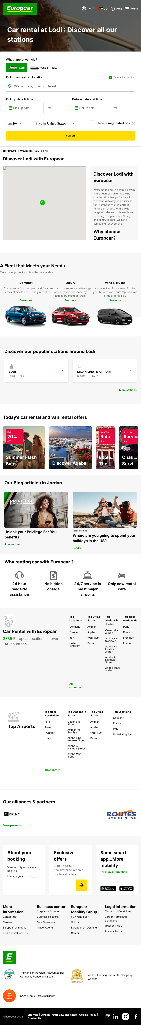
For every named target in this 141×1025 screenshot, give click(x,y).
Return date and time (87, 99)
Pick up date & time (19, 99)
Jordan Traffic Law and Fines (59, 1014)
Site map (33, 1014)
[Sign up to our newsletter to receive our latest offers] (81, 885)
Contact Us (34, 1018)
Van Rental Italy (29, 150)
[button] (42, 202)
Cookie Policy (87, 1014)
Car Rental (9, 150)
